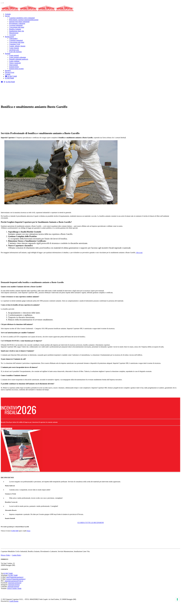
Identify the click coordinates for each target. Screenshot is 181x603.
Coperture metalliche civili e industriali (22, 18)
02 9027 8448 (14, 270)
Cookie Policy (16, 555)
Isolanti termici (14, 67)
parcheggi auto (14, 50)
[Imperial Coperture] (37, 10)
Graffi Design (13, 601)
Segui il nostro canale (14, 588)
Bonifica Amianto (15, 29)
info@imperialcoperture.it (14, 577)
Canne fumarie (14, 48)
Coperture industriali (16, 40)
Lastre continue (14, 61)
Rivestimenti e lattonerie (17, 23)
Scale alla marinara (15, 52)
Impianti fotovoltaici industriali (19, 21)
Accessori (12, 35)
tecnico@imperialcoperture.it (15, 579)
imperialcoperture (14, 585)
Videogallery (13, 38)
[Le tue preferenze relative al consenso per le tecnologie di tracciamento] (177, 599)
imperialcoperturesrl (14, 583)
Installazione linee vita (16, 31)
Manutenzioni (13, 33)
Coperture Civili (14, 44)
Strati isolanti (13, 65)
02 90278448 (9, 78)
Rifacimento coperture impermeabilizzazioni (23, 20)
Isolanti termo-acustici (16, 68)
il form (28, 270)
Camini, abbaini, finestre (17, 46)
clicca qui (139, 252)
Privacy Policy (5, 555)
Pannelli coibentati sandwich (18, 59)
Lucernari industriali (16, 25)
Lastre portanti (14, 55)
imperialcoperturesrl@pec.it (14, 581)
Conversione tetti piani (16, 27)
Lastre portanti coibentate (17, 57)
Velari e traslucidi (15, 63)
